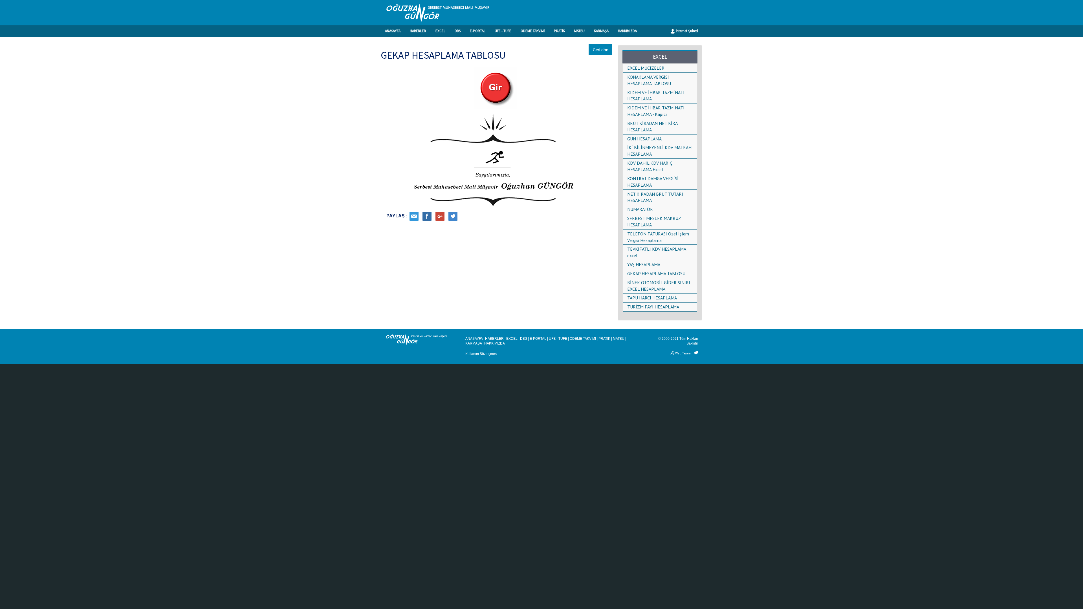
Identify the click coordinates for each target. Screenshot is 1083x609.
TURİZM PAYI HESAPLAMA (653, 307)
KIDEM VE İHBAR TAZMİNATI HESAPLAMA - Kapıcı (655, 111)
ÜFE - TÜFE (503, 30)
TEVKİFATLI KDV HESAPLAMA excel (656, 252)
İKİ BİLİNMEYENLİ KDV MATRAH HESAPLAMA (659, 151)
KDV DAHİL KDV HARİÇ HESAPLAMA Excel (649, 166)
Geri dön (600, 49)
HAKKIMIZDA (627, 30)
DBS (458, 30)
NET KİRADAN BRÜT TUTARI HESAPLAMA (655, 197)
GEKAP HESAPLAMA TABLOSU (656, 273)
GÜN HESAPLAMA (644, 139)
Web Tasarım (683, 352)
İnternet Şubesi (686, 30)
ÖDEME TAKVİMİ (533, 30)
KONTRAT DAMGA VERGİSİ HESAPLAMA (653, 182)
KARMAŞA (601, 30)
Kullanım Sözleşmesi (481, 354)
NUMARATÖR (640, 209)
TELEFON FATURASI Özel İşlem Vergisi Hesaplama (658, 237)
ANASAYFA (392, 30)
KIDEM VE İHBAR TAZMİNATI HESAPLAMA (655, 96)
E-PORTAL (477, 30)
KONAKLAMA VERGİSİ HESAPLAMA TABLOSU (649, 80)
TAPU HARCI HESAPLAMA (652, 298)
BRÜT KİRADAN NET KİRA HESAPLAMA (652, 126)
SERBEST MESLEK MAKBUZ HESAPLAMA (654, 221)
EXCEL (440, 30)
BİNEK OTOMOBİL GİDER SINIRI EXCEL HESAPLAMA (658, 286)
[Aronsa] (672, 353)
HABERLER (418, 30)
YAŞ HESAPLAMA (643, 264)
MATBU (579, 30)
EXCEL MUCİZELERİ (646, 68)
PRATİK (559, 30)
